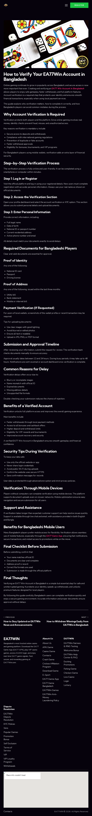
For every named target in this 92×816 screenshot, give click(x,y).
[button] (66, 5)
